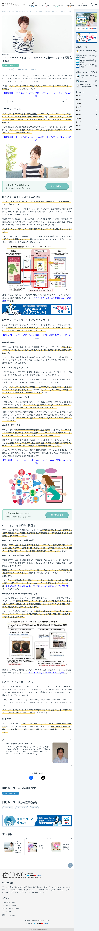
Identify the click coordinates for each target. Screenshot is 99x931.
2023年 (78, 103)
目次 (11, 101)
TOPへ (70, 866)
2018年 (78, 122)
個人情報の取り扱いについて (40, 920)
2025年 (78, 96)
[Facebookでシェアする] (31, 778)
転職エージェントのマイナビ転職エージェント (14, 12)
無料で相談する (57, 515)
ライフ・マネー (7, 912)
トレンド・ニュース (9, 905)
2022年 (78, 107)
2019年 (78, 118)
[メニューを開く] (91, 4)
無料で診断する (57, 186)
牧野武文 (34, 69)
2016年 (78, 129)
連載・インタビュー (9, 915)
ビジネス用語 (9, 69)
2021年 (78, 111)
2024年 (78, 99)
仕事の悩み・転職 (8, 902)
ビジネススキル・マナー (10, 65)
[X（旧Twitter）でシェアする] (43, 778)
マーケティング (22, 69)
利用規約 (27, 920)
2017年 (78, 126)
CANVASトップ (33, 12)
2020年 (78, 114)
